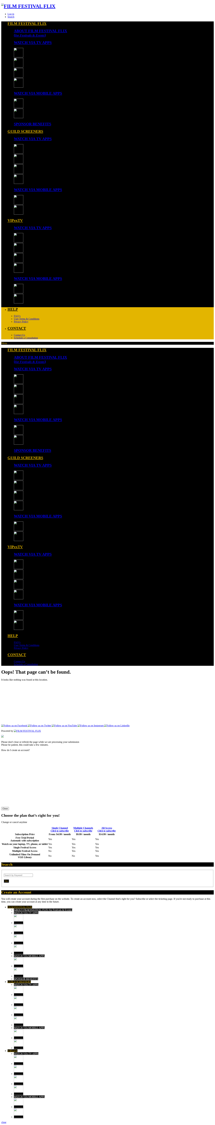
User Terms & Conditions (26, 318)
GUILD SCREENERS (19, 981)
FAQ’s (17, 316)
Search (11, 16)
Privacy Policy (21, 321)
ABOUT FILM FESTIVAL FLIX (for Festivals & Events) (43, 910)
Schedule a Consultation (26, 338)
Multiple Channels (83, 829)
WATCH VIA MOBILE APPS (29, 956)
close (3, 1122)
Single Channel (60, 829)
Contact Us (19, 335)
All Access (107, 829)
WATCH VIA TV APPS (26, 912)
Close (5, 808)
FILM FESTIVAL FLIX (20, 907)
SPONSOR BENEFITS (26, 979)
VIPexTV (12, 1050)
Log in (11, 14)
